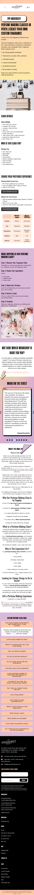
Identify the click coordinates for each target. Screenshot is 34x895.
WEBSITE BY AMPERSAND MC (12, 892)
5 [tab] (16, 440)
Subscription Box (5, 882)
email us (13, 633)
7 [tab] (21, 440)
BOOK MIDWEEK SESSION (10, 209)
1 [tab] (7, 440)
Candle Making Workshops (8, 803)
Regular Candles (5, 877)
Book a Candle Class (6, 805)
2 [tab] (9, 440)
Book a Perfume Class (7, 809)
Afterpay (3, 853)
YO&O (19, 893)
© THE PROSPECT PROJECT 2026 (10, 891)
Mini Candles (4, 874)
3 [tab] (12, 440)
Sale (2, 879)
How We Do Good (6, 836)
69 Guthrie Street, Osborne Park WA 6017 (15, 756)
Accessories (4, 868)
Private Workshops (6, 798)
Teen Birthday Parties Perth (8, 800)
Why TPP (3, 841)
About (2, 830)
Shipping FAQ (4, 850)
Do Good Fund (5, 838)
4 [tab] (14, 440)
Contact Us (4, 858)
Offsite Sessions (5, 812)
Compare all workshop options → (17, 372)
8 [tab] (24, 440)
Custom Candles (5, 871)
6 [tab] (19, 440)
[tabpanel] (17, 412)
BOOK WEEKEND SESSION (10, 191)
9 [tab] (26, 440)
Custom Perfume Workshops (8, 807)
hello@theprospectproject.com (21, 468)
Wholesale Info (5, 821)
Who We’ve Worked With (7, 833)
